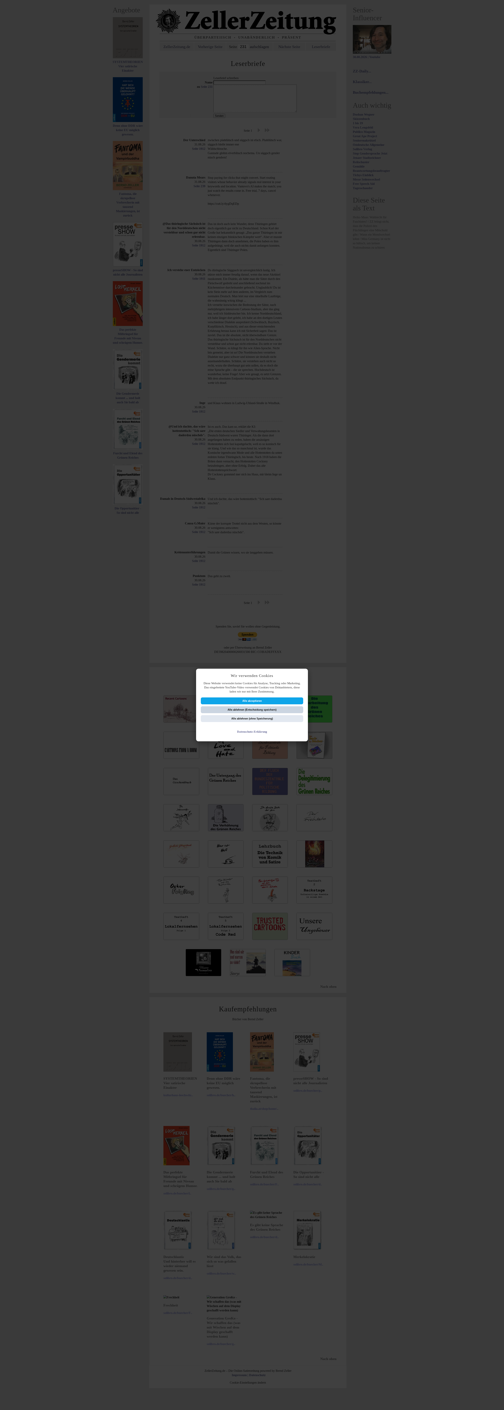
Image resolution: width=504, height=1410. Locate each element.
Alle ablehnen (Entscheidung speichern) (252, 709)
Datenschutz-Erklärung (252, 731)
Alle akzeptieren (252, 700)
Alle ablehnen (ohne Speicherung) (252, 718)
